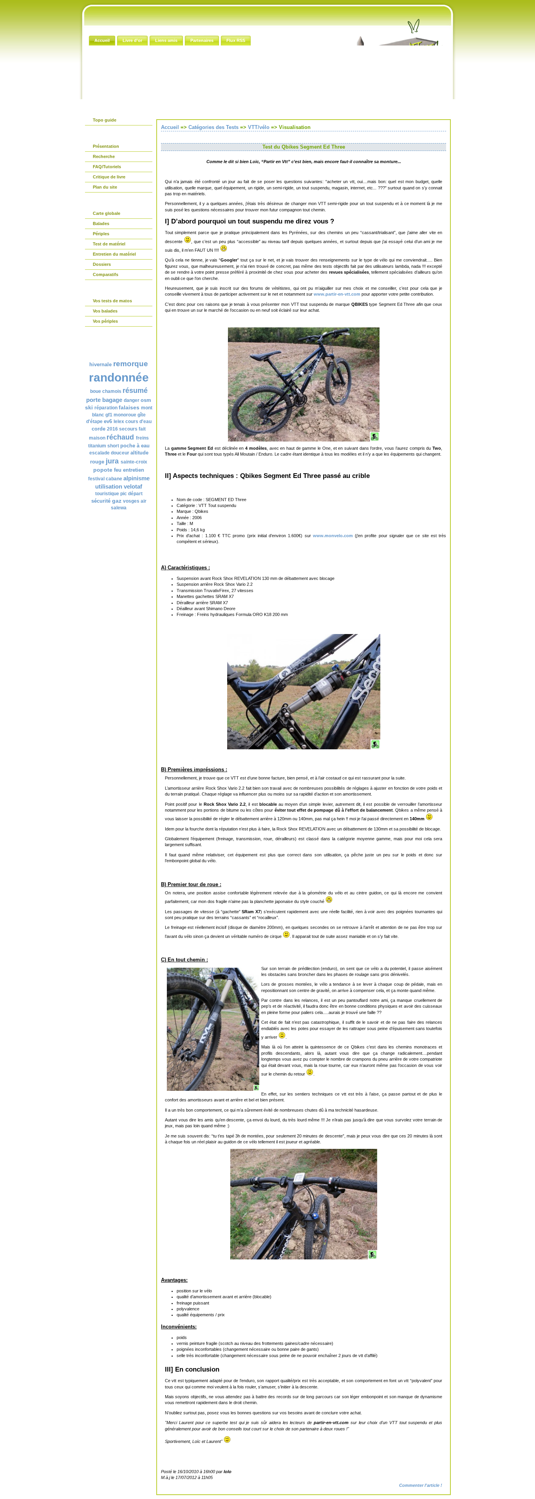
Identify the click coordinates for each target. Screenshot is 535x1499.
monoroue (125, 415)
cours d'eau (138, 421)
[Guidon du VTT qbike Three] (303, 1258)
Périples (101, 233)
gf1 (108, 415)
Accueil (170, 127)
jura (112, 461)
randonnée (119, 377)
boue (95, 391)
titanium (97, 446)
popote (102, 470)
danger (131, 400)
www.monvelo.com (333, 535)
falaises (129, 407)
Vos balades (105, 311)
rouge (97, 462)
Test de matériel (109, 244)
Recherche (104, 156)
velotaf (133, 486)
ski (89, 407)
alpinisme (136, 478)
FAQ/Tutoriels (107, 166)
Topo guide (104, 120)
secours (128, 429)
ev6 (108, 421)
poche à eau (135, 446)
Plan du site (105, 187)
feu (117, 470)
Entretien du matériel (114, 254)
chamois (111, 391)
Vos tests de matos (112, 300)
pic (123, 493)
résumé (135, 390)
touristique (107, 493)
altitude (139, 453)
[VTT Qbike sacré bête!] (304, 440)
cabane (114, 478)
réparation (105, 408)
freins (142, 438)
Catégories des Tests (213, 127)
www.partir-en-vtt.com (337, 294)
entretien (133, 470)
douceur (120, 453)
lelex (119, 421)
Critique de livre (109, 176)
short (113, 446)
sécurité (100, 501)
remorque (130, 364)
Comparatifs (105, 274)
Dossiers (102, 264)
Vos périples (105, 321)
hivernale (100, 364)
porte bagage (104, 399)
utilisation (108, 486)
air (143, 501)
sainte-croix (134, 462)
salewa (119, 508)
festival (96, 478)
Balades (101, 223)
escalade (99, 453)
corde (98, 429)
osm (146, 400)
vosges (131, 501)
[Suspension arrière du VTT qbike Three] (303, 747)
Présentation (106, 146)
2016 (112, 429)
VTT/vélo (258, 127)
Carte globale (106, 213)
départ (135, 493)
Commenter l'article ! (420, 1485)
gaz (116, 501)
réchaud (120, 437)
